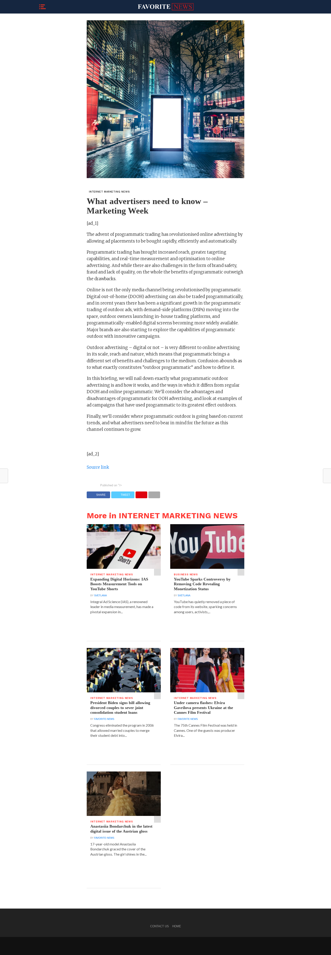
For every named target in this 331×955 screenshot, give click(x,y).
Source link (98, 467)
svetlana (100, 595)
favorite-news (104, 719)
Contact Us (159, 926)
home (176, 926)
